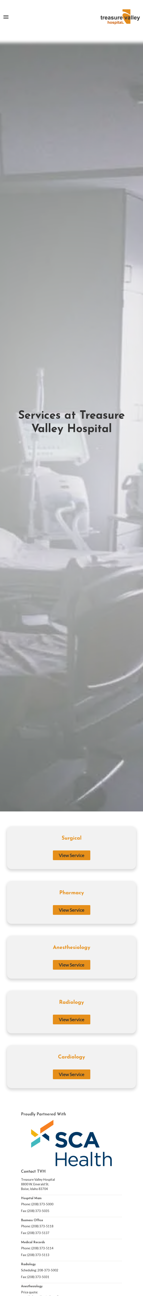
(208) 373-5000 (42, 1204)
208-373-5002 (47, 1270)
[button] (6, 17)
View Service (71, 855)
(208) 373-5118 (42, 1226)
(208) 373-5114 (42, 1248)
